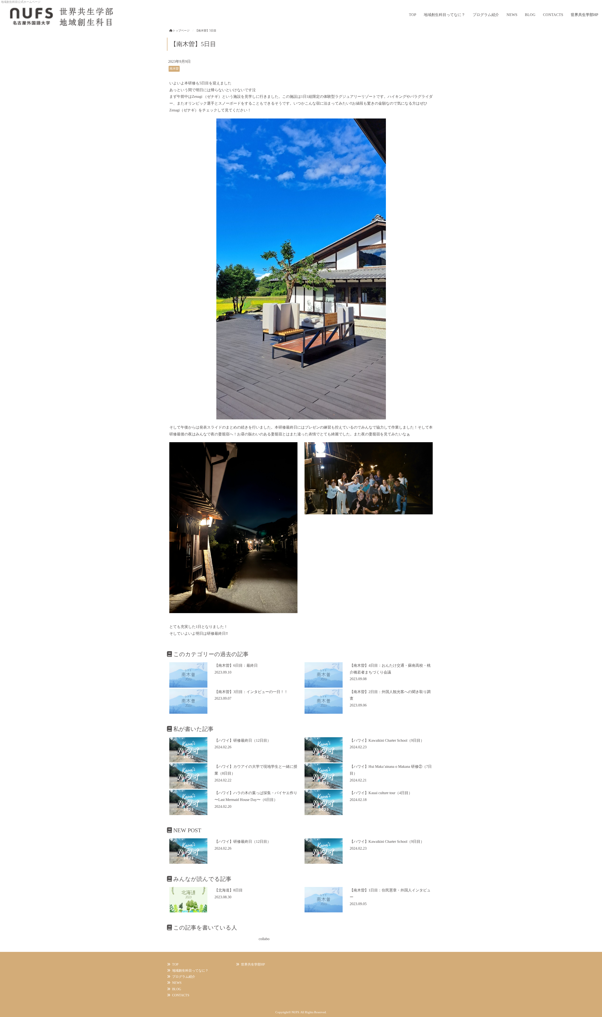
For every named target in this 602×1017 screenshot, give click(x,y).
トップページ (181, 30)
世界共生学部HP (584, 15)
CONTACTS (553, 15)
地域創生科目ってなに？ (444, 15)
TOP (412, 15)
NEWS (512, 15)
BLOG (530, 15)
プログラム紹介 (486, 15)
